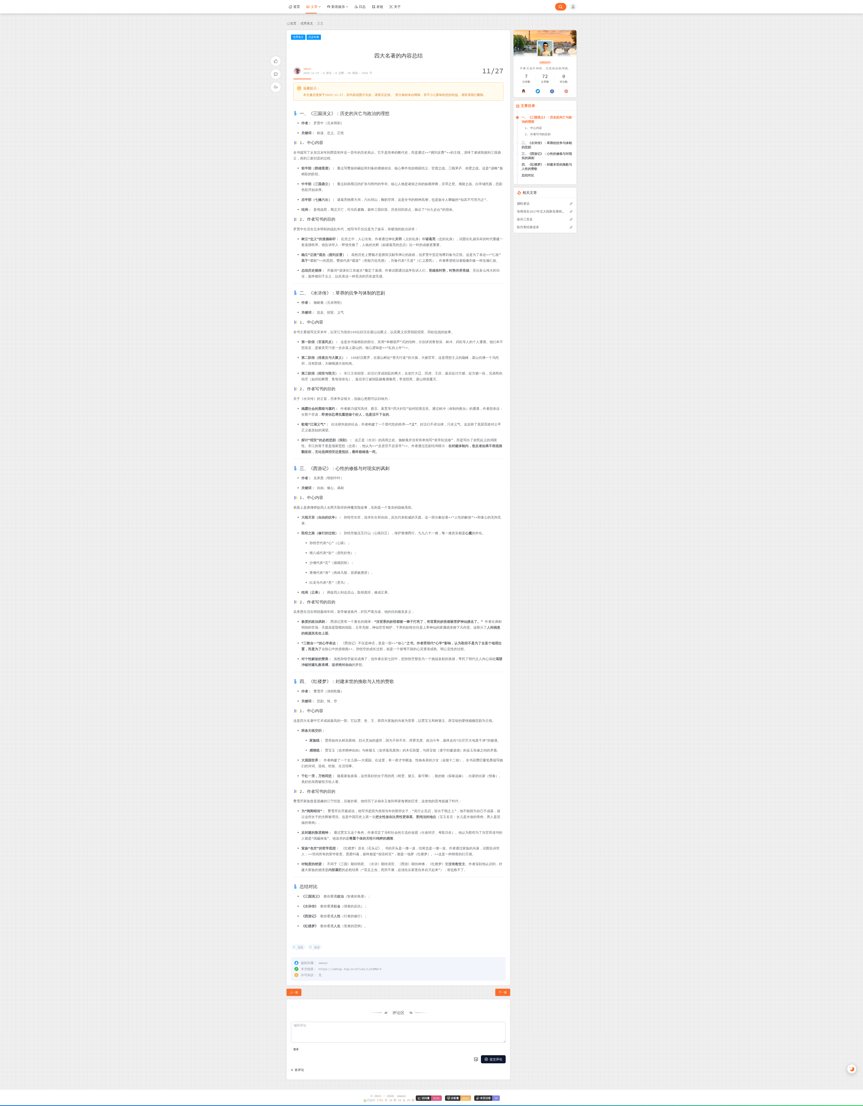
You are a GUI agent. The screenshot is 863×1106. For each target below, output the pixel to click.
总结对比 (528, 175)
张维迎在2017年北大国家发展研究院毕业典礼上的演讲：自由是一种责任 (541, 211)
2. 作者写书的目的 (538, 134)
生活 (317, 947)
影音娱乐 (338, 6)
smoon (307, 68)
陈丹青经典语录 (528, 227)
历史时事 (313, 37)
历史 (300, 947)
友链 (379, 6)
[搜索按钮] (560, 7)
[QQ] (524, 91)
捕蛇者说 (523, 204)
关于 (397, 6)
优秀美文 (306, 23)
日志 (362, 6)
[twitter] (537, 91)
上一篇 (294, 992)
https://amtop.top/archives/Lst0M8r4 (349, 969)
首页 (296, 6)
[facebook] (552, 91)
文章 (314, 6)
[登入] (573, 6)
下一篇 (503, 992)
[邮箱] (566, 91)
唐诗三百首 (525, 219)
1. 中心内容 (533, 128)
